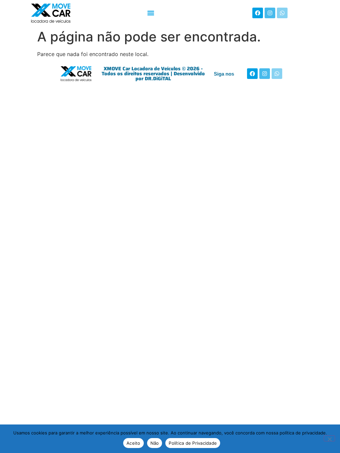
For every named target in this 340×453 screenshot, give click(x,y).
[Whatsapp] (282, 13)
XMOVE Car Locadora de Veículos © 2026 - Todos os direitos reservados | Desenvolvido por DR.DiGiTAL (153, 74)
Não (154, 443)
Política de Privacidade (193, 443)
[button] (150, 13)
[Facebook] (257, 13)
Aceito (133, 443)
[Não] (329, 438)
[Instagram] (270, 13)
